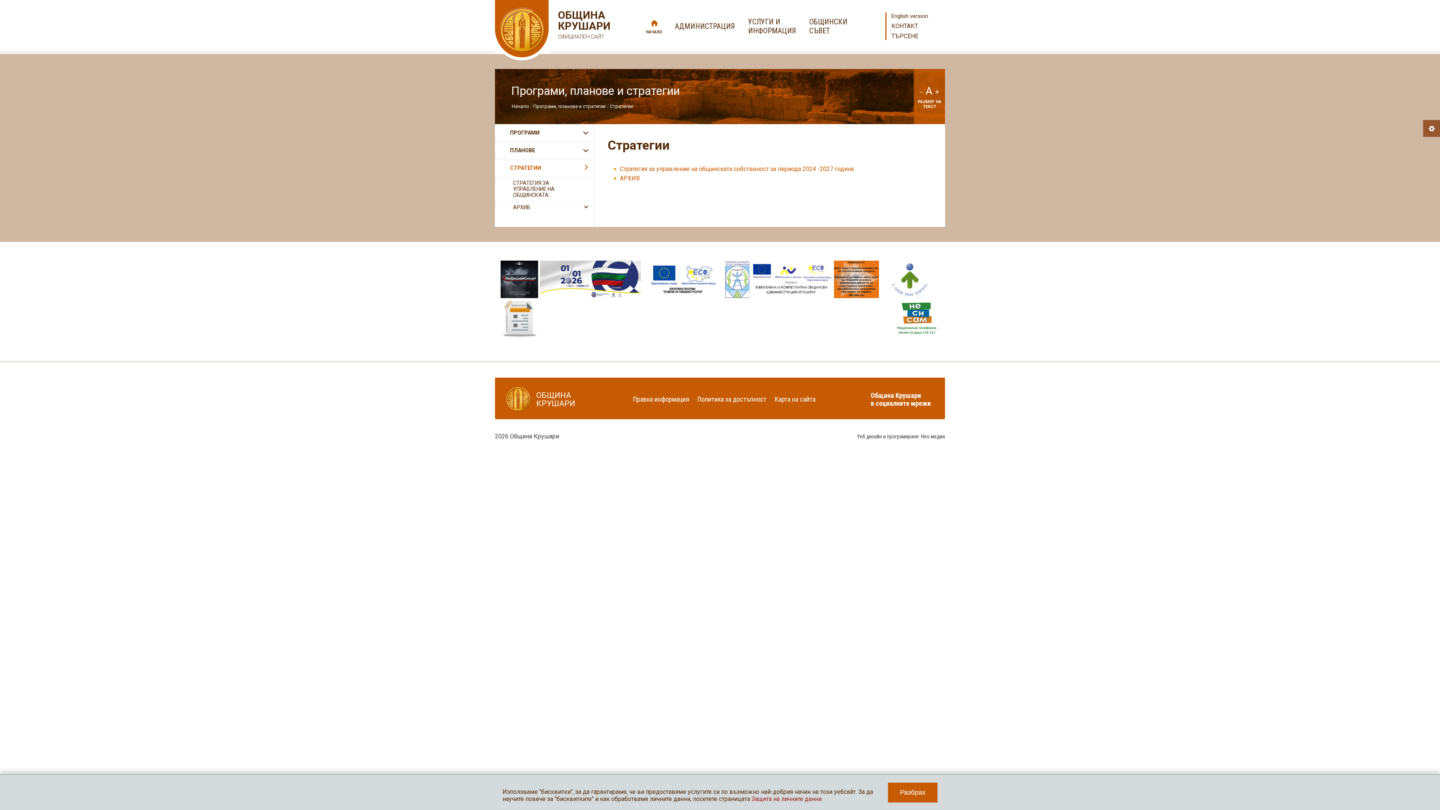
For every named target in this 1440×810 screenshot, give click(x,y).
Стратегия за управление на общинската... (534, 189)
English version (909, 16)
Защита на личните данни (787, 798)
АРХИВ (630, 178)
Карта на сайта (795, 399)
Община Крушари (583, 25)
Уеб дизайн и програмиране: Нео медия (901, 437)
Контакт (904, 26)
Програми (525, 133)
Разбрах (913, 792)
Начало (654, 32)
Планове (522, 150)
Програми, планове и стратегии (569, 106)
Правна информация (661, 399)
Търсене (904, 36)
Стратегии (621, 106)
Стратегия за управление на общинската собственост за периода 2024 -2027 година (737, 168)
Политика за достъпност (732, 399)
